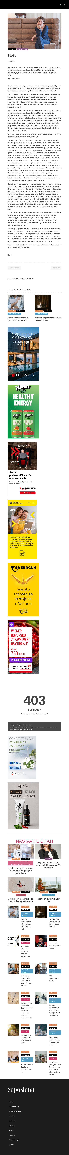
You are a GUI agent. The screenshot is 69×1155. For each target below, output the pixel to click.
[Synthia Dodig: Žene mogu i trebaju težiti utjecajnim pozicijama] (21, 851)
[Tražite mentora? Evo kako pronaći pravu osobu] (13, 1057)
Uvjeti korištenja (14, 1107)
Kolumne (12, 1135)
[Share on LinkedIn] (20, 255)
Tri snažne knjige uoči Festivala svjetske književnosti (25, 951)
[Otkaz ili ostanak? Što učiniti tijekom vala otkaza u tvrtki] (16, 303)
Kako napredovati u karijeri (54, 978)
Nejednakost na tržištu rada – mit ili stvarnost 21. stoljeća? (48, 865)
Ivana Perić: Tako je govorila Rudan (55, 945)
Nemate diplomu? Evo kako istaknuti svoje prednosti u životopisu (54, 1010)
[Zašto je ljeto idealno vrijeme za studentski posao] (41, 1030)
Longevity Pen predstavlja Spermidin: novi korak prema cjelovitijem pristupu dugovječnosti (27, 1010)
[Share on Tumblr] (23, 255)
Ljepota (11, 1145)
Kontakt (11, 1102)
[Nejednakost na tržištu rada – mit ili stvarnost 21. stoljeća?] (48, 851)
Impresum (12, 1121)
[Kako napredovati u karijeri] (41, 968)
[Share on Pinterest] (25, 255)
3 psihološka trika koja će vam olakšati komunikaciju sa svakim (27, 981)
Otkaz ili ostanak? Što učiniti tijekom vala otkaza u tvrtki (26, 924)
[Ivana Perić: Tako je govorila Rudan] (41, 941)
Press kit (12, 1116)
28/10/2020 (12, 61)
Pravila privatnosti (15, 1111)
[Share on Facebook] (13, 255)
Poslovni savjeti (14, 1140)
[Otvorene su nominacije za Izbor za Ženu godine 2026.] (21, 885)
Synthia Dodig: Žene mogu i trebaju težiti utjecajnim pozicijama (20, 870)
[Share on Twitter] (16, 255)
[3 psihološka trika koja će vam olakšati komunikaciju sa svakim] (13, 968)
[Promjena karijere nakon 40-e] (48, 885)
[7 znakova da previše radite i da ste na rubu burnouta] (43, 303)
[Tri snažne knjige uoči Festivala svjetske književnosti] (13, 941)
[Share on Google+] (18, 255)
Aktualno (12, 1126)
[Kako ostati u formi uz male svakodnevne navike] (13, 1030)
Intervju (11, 1130)
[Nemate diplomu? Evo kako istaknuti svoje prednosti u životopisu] (41, 998)
